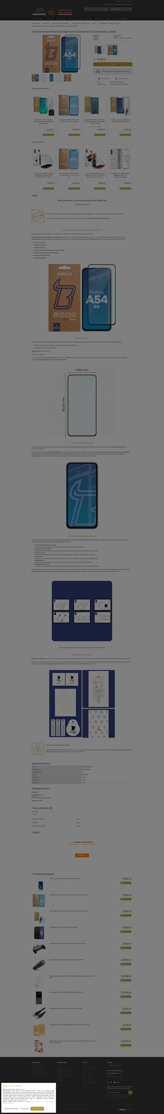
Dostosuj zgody (25, 1108)
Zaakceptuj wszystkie (37, 1108)
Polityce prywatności (35, 1101)
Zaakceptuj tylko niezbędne (11, 1108)
